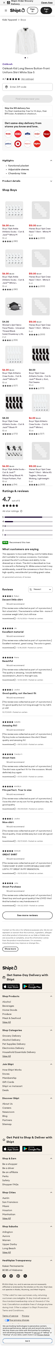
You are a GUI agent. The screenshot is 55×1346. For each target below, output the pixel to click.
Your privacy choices (19, 1320)
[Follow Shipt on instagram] (11, 1276)
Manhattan (8, 1214)
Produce (6, 1014)
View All (6, 1022)
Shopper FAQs (10, 1184)
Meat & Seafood (11, 1018)
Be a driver (8, 1168)
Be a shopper (9, 1164)
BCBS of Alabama (12, 1270)
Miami (5, 1206)
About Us (7, 1104)
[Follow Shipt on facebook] (4, 1276)
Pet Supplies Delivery (14, 1044)
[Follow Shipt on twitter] (25, 1276)
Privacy (25, 1316)
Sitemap (7, 1124)
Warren (6, 1240)
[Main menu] (6, 10)
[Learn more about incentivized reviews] (15, 618)
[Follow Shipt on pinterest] (18, 1276)
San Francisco (10, 1202)
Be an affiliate (10, 1172)
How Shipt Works (12, 1070)
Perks (5, 1176)
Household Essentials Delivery (19, 1052)
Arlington (7, 1232)
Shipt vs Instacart (12, 1086)
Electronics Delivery (13, 1048)
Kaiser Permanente (12, 1266)
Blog (4, 1116)
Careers (6, 1108)
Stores (6, 1074)
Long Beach (9, 1248)
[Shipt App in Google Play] (32, 986)
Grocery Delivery (11, 1036)
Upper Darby (9, 1244)
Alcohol (6, 1002)
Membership (9, 1078)
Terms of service (10, 1316)
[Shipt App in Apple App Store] (11, 986)
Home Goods (9, 1010)
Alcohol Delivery (11, 1040)
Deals (5, 1090)
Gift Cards (8, 1082)
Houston (7, 1210)
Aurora (6, 1236)
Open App (47, 2)
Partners (7, 1120)
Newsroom (8, 1112)
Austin (5, 1198)
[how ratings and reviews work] (21, 511)
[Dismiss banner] (4, 2)
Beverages (8, 1006)
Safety (6, 1180)
